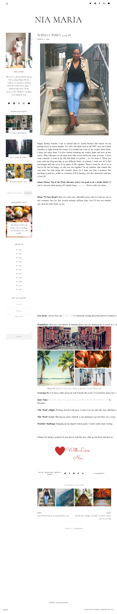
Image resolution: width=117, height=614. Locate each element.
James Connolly (63, 388)
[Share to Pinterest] (74, 473)
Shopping (49, 472)
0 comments (98, 473)
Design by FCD (107, 609)
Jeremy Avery (78, 388)
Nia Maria (58, 19)
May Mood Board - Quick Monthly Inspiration (19, 182)
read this (81, 185)
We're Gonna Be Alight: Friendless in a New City (19, 157)
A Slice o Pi (68, 315)
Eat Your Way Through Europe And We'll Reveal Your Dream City (79, 399)
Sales (40, 472)
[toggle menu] (7, 3)
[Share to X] (65, 473)
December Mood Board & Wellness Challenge (19, 133)
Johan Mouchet (93, 388)
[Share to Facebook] (69, 473)
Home (5, 610)
